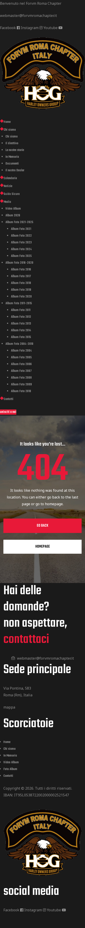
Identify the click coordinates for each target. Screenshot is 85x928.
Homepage (42, 547)
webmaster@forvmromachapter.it (28, 15)
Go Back (42, 526)
